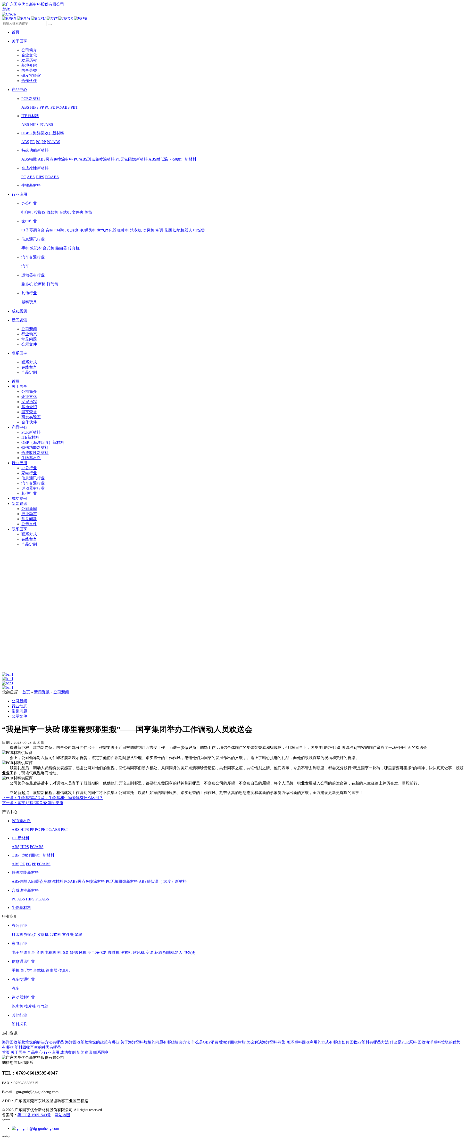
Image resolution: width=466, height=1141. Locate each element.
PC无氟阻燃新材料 (132, 159)
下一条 (32, 803)
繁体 (6, 9)
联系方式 (29, 362)
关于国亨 (19, 386)
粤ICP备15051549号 (34, 1115)
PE (52, 107)
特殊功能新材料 (35, 150)
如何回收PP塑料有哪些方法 (365, 1042)
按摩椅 (40, 284)
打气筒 (52, 284)
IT (55, 18)
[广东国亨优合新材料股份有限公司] (33, 4)
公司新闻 (29, 329)
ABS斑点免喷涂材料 (55, 159)
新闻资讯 (19, 504)
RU (43, 18)
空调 (159, 230)
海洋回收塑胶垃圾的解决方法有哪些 (33, 1042)
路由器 (61, 248)
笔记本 (36, 248)
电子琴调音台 (33, 230)
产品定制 (29, 372)
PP (42, 107)
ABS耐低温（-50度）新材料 (172, 159)
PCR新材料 (31, 99)
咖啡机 (123, 230)
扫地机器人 (182, 230)
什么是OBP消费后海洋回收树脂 (218, 1042)
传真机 (74, 248)
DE (70, 18)
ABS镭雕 (29, 159)
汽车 (25, 266)
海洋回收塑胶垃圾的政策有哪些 (92, 1042)
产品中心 (19, 427)
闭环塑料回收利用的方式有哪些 (313, 1042)
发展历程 (29, 60)
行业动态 (29, 334)
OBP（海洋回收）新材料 (42, 133)
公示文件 (29, 344)
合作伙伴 (29, 81)
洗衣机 (136, 230)
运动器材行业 (33, 275)
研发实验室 (31, 75)
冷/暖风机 (88, 230)
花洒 (168, 230)
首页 (15, 381)
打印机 (27, 212)
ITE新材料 (30, 116)
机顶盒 (73, 230)
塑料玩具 (29, 302)
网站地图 (62, 1115)
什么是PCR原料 (403, 1042)
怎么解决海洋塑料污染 (266, 1042)
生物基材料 (31, 185)
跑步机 (27, 284)
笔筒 (88, 212)
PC (47, 107)
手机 (25, 248)
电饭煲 (199, 230)
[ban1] (7, 674)
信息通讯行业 (33, 239)
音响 (49, 230)
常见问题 (29, 339)
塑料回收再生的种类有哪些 (38, 1047)
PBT (74, 107)
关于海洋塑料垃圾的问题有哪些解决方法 (155, 1042)
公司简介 (29, 50)
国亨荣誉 (29, 70)
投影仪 (40, 212)
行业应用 (19, 463)
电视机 (60, 230)
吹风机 (148, 230)
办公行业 (29, 203)
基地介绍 (29, 65)
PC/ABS (63, 107)
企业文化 (29, 55)
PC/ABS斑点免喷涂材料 (94, 159)
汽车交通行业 (33, 257)
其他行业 (29, 293)
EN (13, 18)
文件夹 (77, 212)
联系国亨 (19, 529)
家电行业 (29, 221)
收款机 (52, 212)
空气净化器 (106, 230)
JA (28, 18)
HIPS (34, 107)
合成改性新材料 (35, 168)
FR (85, 18)
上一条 (52, 798)
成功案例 (19, 498)
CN (14, 14)
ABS (25, 107)
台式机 (65, 212)
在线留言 (29, 367)
